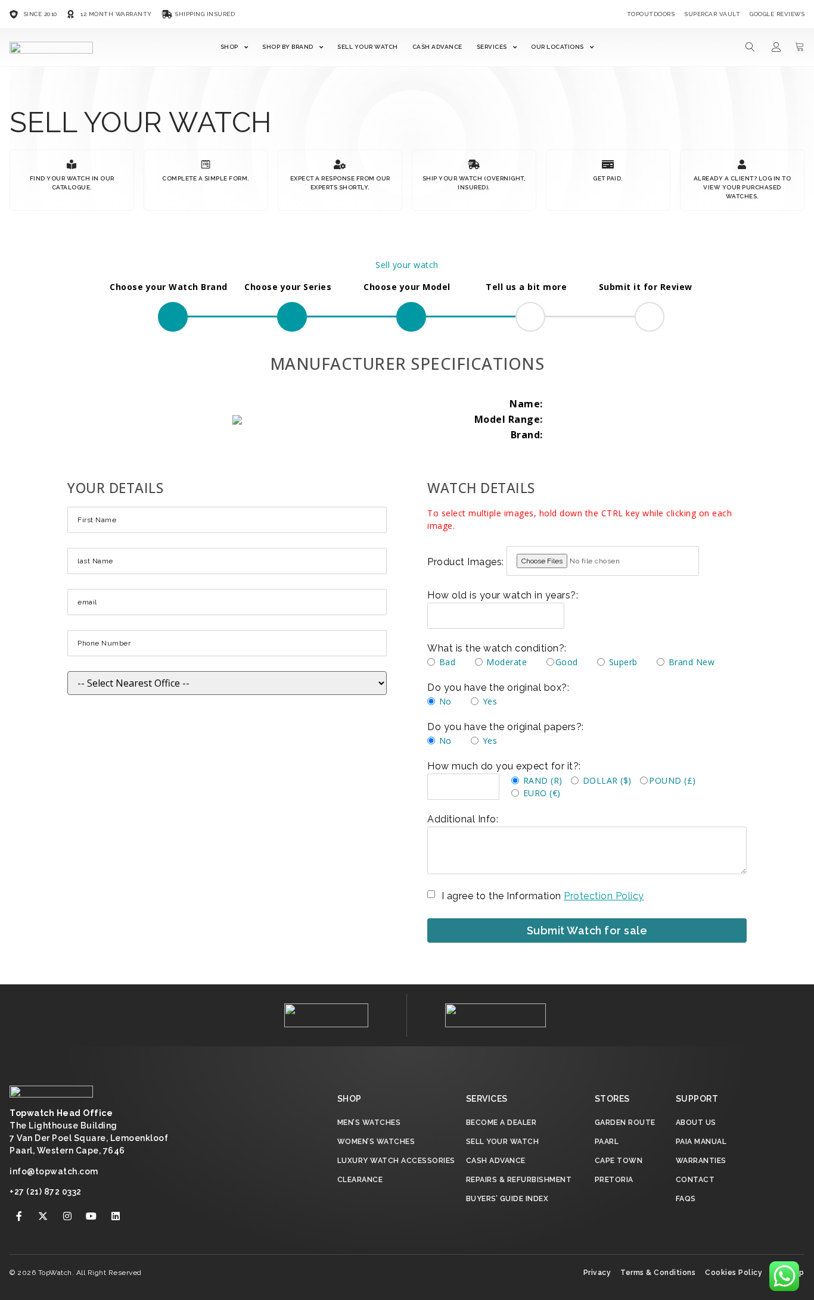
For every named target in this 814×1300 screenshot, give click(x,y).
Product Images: (465, 562)
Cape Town (619, 1160)
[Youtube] (91, 1216)
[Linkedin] (115, 1216)
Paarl (607, 1141)
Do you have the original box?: (498, 688)
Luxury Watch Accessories (396, 1160)
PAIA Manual (701, 1141)
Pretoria (614, 1180)
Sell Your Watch (367, 46)
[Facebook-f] (19, 1216)
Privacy (597, 1272)
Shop (229, 46)
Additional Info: (462, 819)
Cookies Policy (733, 1272)
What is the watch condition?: (497, 648)
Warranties (701, 1160)
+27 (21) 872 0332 (46, 1191)
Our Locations (557, 46)
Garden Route (625, 1122)
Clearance (360, 1180)
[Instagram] (67, 1216)
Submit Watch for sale (587, 930)
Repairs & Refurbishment (519, 1180)
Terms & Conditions (657, 1272)
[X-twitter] (43, 1216)
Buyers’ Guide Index (507, 1199)
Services (492, 46)
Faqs (686, 1199)
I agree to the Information (543, 896)
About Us (696, 1122)
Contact (695, 1180)
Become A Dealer (501, 1122)
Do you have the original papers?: (505, 727)
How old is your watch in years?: (502, 595)
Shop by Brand (287, 46)
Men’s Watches (369, 1122)
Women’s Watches (376, 1141)
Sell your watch (407, 264)
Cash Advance (437, 46)
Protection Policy (604, 896)
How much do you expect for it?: (504, 766)
